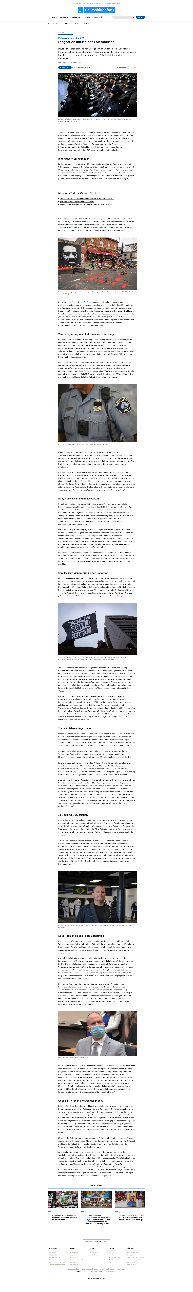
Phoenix (94, 1271)
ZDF (88, 1271)
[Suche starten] (133, 17)
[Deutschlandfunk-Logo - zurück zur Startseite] (96, 10)
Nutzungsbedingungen (107, 1269)
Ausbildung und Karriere (135, 1257)
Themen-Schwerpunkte (57, 1264)
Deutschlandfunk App (77, 1260)
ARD (83, 1271)
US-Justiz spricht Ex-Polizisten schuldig (77, 201)
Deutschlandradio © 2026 (96, 1278)
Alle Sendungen (54, 1255)
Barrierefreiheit (132, 1264)
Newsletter (112, 1255)
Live (142, 17)
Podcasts (87, 17)
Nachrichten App (76, 1262)
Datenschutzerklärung (90, 1269)
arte (100, 1271)
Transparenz (131, 1260)
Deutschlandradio (79, 3)
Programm (76, 17)
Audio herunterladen (83, 67)
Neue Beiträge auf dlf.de (57, 1262)
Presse (129, 1255)
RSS (110, 1262)
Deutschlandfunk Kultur (95, 3)
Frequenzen (74, 1264)
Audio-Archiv (98, 17)
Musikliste (112, 1260)
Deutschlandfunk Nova (112, 3)
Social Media (94, 1255)
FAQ (110, 1252)
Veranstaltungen (114, 1257)
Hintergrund (60, 24)
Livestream (74, 1252)
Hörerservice (94, 1252)
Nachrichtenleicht (55, 1260)
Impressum (121, 1269)
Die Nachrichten (54, 1257)
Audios (72, 1255)
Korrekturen (131, 1262)
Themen (52, 17)
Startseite (51, 24)
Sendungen (64, 17)
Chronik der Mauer (110, 1271)
